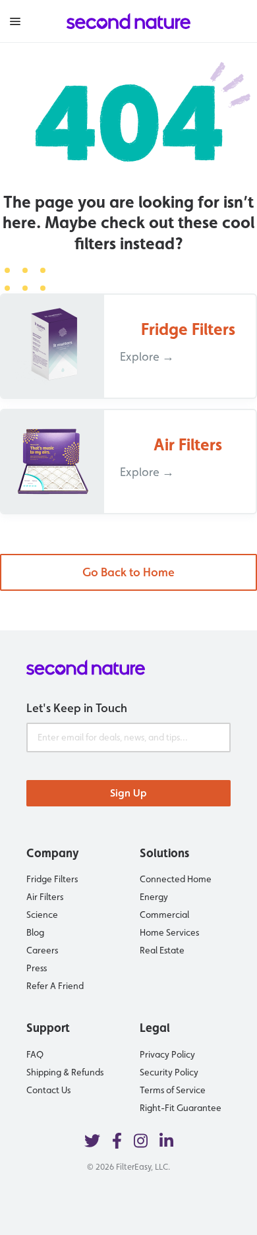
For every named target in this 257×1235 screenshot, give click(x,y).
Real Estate (162, 950)
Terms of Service (173, 1090)
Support (48, 1028)
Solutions (164, 853)
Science (42, 914)
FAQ (34, 1054)
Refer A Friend (55, 985)
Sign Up (128, 793)
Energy (154, 896)
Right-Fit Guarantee (180, 1107)
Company (52, 853)
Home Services (169, 932)
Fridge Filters (52, 879)
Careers (42, 950)
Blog (35, 932)
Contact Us (48, 1090)
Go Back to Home (128, 572)
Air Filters (44, 896)
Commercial (164, 914)
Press (36, 968)
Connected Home (176, 879)
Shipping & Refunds (64, 1072)
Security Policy (169, 1072)
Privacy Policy (167, 1054)
